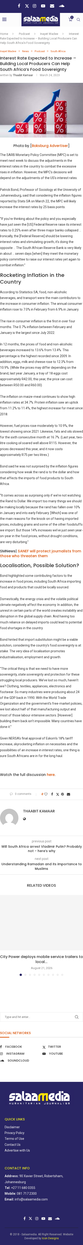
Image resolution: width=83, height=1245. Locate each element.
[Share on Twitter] (57, 794)
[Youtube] (43, 5)
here (51, 774)
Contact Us (13, 1144)
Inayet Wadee (49, 34)
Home (4, 34)
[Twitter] (27, 6)
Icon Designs (50, 1238)
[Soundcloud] (62, 5)
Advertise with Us (17, 1150)
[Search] (78, 19)
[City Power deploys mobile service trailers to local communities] (41, 922)
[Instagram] (35, 5)
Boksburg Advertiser (50, 145)
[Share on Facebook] (52, 794)
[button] (4, 935)
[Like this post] (46, 794)
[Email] (52, 5)
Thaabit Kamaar (23, 75)
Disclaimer (12, 1127)
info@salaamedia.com (31, 1199)
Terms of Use (14, 1138)
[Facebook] (19, 5)
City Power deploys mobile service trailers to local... (41, 959)
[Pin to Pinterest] (63, 794)
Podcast (24, 34)
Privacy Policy (14, 1133)
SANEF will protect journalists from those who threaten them (40, 553)
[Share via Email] (69, 794)
